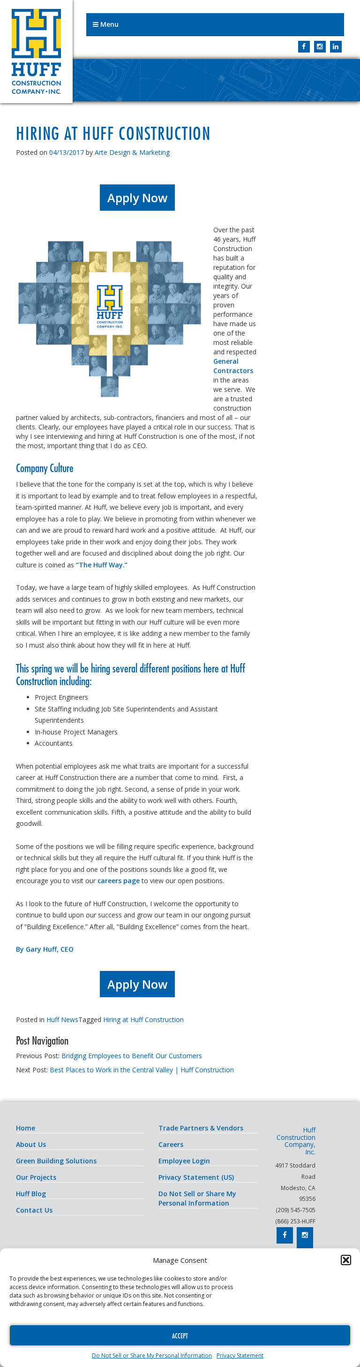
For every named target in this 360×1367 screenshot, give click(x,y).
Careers (170, 1144)
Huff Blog (31, 1193)
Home (25, 1127)
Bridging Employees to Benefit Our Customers (131, 1055)
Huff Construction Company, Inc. (36, 51)
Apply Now (137, 198)
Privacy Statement (240, 1355)
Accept (180, 1335)
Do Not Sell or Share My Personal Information (152, 1355)
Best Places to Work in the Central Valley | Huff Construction (142, 1069)
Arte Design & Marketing (132, 152)
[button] (346, 1260)
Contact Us (34, 1210)
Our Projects (36, 1177)
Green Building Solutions (56, 1160)
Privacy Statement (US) (196, 1177)
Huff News (62, 1019)
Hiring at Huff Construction (143, 1019)
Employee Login (184, 1160)
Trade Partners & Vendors (200, 1127)
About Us (31, 1144)
